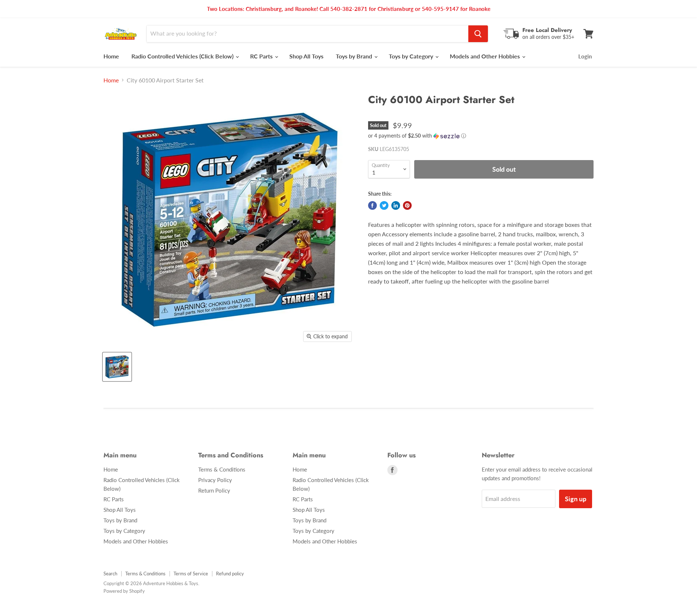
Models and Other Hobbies (485, 56)
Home (111, 56)
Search (110, 573)
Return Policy (214, 490)
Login (585, 56)
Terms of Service (191, 573)
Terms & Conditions (221, 469)
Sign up (575, 499)
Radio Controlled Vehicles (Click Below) (183, 56)
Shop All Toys (306, 56)
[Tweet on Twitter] (384, 205)
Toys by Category (412, 56)
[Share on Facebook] (372, 205)
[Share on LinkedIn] (395, 205)
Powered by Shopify (124, 591)
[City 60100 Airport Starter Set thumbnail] (117, 366)
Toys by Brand (355, 56)
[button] (481, 135)
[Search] (478, 33)
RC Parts (262, 56)
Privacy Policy (215, 480)
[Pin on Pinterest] (407, 205)
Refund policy (230, 573)
